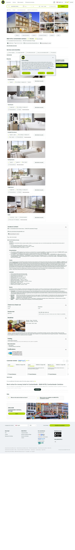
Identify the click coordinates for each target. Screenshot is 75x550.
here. (49, 67)
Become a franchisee (24, 436)
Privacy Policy (31, 69)
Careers (22, 437)
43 (65, 30)
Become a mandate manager (26, 434)
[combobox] (15, 6)
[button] (43, 6)
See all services (9, 54)
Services (14, 2)
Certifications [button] (11, 349)
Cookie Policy (36, 69)
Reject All (41, 73)
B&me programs (20, 2)
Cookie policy (33, 449)
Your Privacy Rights (26, 73)
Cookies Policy (25, 69)
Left (9, 70)
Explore (16, 413)
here (35, 381)
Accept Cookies (50, 73)
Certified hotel (11, 43)
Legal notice (43, 449)
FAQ (5, 432)
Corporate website (24, 432)
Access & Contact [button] (13, 227)
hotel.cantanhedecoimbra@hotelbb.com (32, 43)
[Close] (53, 57)
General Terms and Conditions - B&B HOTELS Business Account (15, 451)
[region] (38, 65)
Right (43, 95)
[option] (26, 94)
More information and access (12, 45)
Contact (6, 434)
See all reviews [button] (9, 377)
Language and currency (9, 425)
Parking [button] (10, 338)
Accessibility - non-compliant (30, 451)
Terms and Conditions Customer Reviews (23, 449)
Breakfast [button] (10, 317)
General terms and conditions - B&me (10, 449)
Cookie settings (38, 449)
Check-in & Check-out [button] (14, 305)
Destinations (8, 2)
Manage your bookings (9, 436)
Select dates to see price (58, 65)
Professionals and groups (29, 2)
